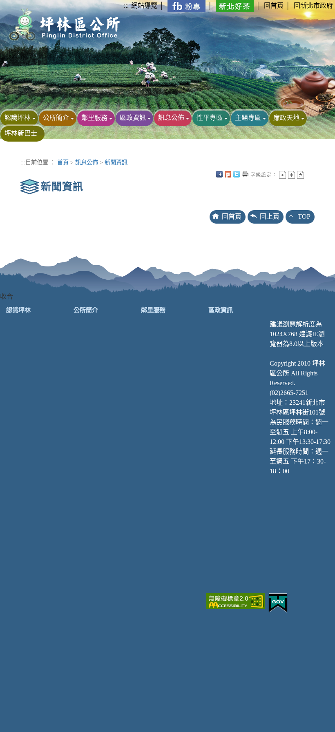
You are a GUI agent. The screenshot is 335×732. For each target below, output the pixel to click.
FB (219, 174)
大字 (300, 175)
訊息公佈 (171, 117)
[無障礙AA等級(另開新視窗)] (235, 600)
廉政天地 (286, 117)
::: (126, 5)
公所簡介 (56, 117)
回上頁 (269, 216)
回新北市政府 (313, 5)
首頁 (63, 162)
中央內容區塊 (309, 174)
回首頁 (274, 5)
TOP (304, 216)
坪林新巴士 (20, 133)
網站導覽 (144, 5)
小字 (282, 175)
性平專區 (210, 117)
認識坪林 (17, 117)
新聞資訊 (116, 162)
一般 (291, 175)
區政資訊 (133, 117)
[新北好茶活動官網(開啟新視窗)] (235, 5)
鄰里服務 (94, 117)
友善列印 (245, 174)
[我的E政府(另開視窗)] (278, 602)
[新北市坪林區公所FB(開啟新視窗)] (186, 5)
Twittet (236, 174)
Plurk (228, 174)
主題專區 (248, 117)
